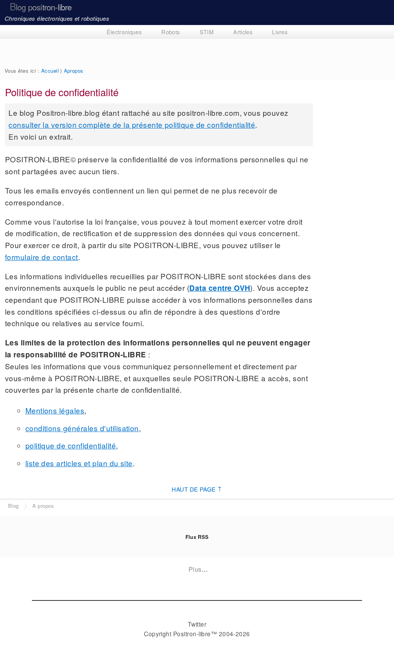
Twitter (197, 624)
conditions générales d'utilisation (82, 428)
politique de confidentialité (70, 445)
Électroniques (124, 32)
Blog (13, 505)
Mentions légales (55, 410)
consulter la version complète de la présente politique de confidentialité (131, 124)
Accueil (50, 70)
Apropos (73, 70)
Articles (242, 32)
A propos (43, 505)
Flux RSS (197, 536)
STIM (207, 32)
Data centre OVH (219, 287)
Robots (170, 32)
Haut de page (197, 488)
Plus (195, 569)
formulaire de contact (41, 257)
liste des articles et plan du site (79, 463)
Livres (279, 32)
